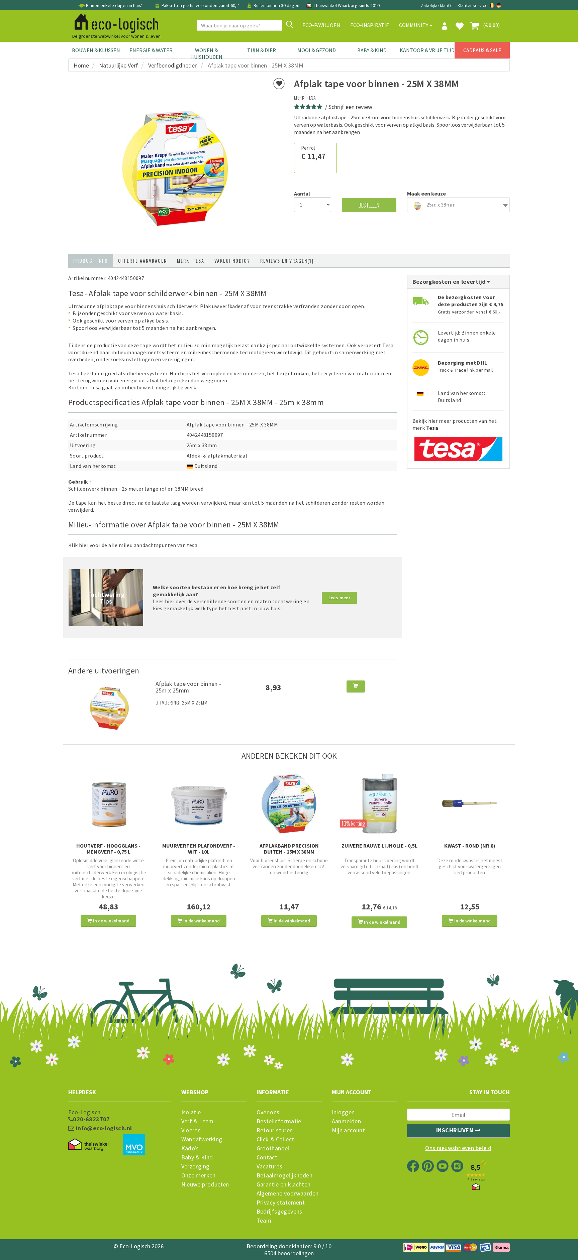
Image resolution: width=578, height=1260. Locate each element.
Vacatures (270, 1166)
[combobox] (458, 204)
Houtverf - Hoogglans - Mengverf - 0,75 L (108, 848)
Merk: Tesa (190, 260)
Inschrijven (455, 1130)
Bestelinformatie (279, 1121)
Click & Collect (275, 1139)
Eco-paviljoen (321, 25)
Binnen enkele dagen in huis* (114, 5)
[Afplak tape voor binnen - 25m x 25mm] (109, 707)
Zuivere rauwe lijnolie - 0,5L (379, 845)
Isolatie (191, 1112)
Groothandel (273, 1148)
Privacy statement (281, 1202)
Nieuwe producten (205, 1184)
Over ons (268, 1112)
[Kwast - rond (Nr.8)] (469, 803)
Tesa (311, 97)
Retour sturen (275, 1130)
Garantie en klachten (284, 1184)
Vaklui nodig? (232, 260)
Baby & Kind (372, 50)
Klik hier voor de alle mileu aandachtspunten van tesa (132, 545)
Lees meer (339, 598)
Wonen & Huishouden (206, 53)
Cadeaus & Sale (482, 50)
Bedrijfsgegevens (279, 1211)
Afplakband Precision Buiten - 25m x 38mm (289, 848)
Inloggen (343, 1112)
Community (414, 25)
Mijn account (348, 1130)
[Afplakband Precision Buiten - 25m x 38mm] (289, 803)
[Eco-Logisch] (114, 22)
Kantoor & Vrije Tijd (427, 50)
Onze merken (198, 1175)
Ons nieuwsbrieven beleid (458, 1148)
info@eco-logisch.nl (103, 1128)
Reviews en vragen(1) (287, 260)
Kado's (190, 1148)
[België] (492, 5)
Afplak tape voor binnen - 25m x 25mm (188, 687)
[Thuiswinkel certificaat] (88, 1144)
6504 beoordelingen (289, 1253)
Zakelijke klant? (436, 5)
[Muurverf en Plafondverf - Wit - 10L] (198, 803)
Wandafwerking (201, 1139)
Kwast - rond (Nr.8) (469, 845)
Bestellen (369, 205)
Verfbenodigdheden (173, 65)
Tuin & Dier (261, 50)
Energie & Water (151, 50)
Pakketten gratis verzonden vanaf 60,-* (201, 5)
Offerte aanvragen (142, 260)
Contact (267, 1157)
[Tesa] (458, 446)
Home (81, 65)
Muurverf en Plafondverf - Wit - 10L (198, 848)
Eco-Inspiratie (369, 25)
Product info (90, 260)
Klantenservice (473, 5)
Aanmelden (346, 1121)
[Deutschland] (498, 5)
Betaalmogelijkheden (285, 1175)
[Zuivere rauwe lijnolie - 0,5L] (379, 803)
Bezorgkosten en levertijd (449, 281)
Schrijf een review (350, 107)
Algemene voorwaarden (288, 1193)
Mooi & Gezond (316, 50)
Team (264, 1220)
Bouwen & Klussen (96, 50)
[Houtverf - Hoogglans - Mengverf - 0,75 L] (108, 803)
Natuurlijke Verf (118, 65)
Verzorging (195, 1166)
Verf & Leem (197, 1121)
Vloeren (191, 1130)
